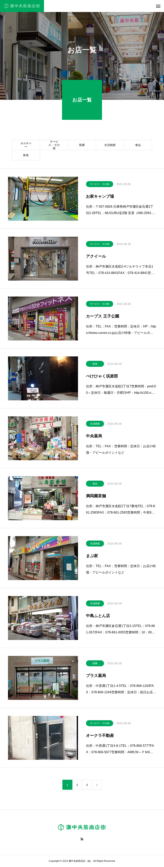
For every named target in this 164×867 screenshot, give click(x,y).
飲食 (26, 155)
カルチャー (26, 145)
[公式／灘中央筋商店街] (22, 6)
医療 (82, 145)
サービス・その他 (54, 145)
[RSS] (82, 839)
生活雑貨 (110, 145)
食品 (138, 145)
